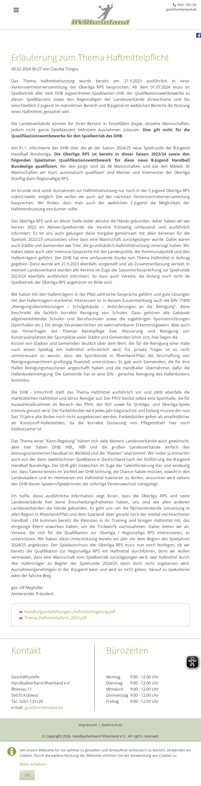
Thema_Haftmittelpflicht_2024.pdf (55, 617)
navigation (16, 10)
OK (27, 775)
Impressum (88, 724)
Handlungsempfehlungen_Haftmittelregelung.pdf (69, 611)
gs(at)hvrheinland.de (44, 707)
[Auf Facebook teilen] (198, 36)
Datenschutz (112, 724)
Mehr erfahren (33, 764)
